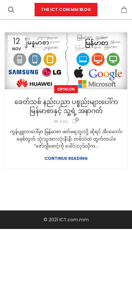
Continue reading (66, 158)
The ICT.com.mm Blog (66, 9)
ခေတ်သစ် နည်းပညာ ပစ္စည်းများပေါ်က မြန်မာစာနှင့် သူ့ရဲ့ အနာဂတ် (66, 106)
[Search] (11, 9)
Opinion (66, 89)
